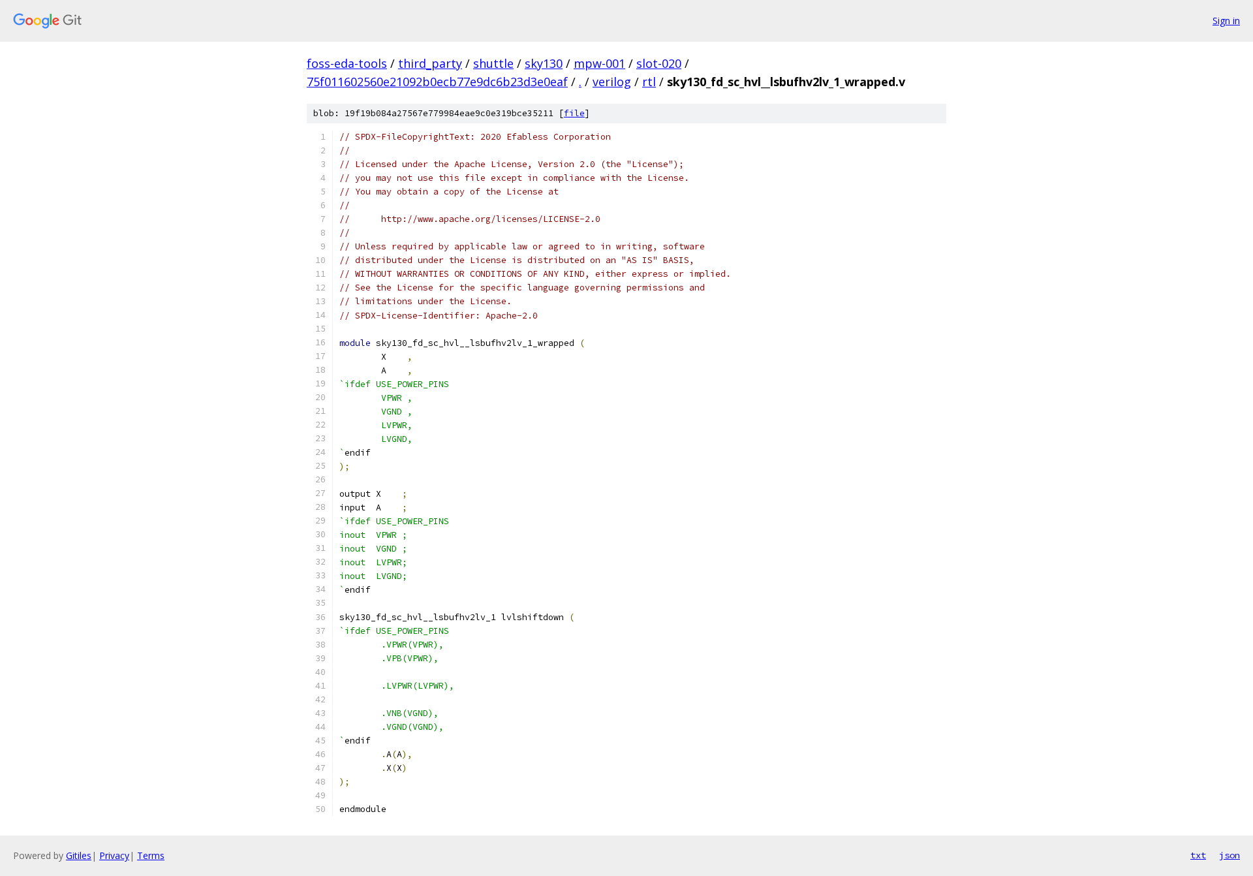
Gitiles (78, 855)
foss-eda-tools (347, 63)
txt (1198, 855)
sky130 (544, 63)
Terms (150, 855)
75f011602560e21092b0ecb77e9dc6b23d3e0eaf (437, 81)
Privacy (114, 855)
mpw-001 (599, 63)
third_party (430, 63)
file (574, 113)
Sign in (1226, 20)
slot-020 (658, 63)
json (1229, 855)
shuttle (493, 63)
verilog (612, 81)
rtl (649, 81)
